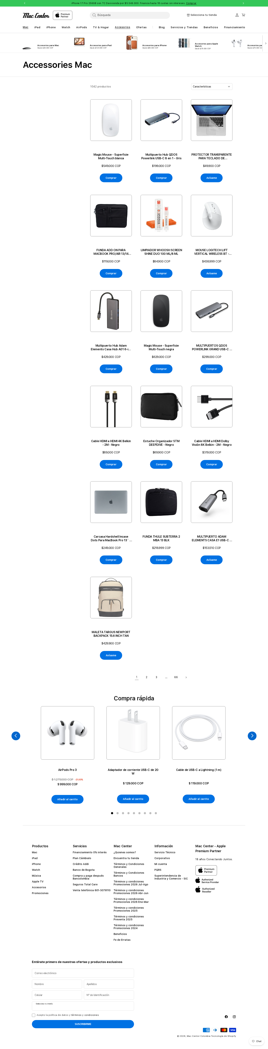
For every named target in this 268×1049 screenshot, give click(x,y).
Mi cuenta (160, 864)
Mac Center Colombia (198, 1036)
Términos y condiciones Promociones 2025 (129, 909)
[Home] (36, 15)
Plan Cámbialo (82, 858)
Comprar (191, 3)
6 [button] (139, 813)
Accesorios (39, 887)
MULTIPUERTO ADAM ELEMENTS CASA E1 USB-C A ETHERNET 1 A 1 (211, 538)
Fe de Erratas (122, 939)
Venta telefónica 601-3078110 (91, 890)
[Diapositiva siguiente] (265, 43)
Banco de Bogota (84, 869)
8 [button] (150, 813)
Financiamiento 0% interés (90, 852)
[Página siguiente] (186, 677)
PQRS (157, 869)
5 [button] (134, 813)
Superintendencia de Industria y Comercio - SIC (171, 877)
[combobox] (130, 15)
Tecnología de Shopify (223, 1036)
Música (36, 875)
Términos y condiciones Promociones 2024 (129, 927)
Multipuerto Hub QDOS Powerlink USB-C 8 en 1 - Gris (161, 156)
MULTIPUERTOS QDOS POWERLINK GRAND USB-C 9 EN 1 (212, 347)
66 (176, 677)
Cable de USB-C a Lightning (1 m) (199, 770)
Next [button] (243, 3)
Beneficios (120, 934)
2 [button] (117, 813)
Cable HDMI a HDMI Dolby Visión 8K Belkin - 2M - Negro (212, 442)
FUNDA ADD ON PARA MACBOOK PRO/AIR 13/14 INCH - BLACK (111, 252)
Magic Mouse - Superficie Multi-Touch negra (161, 347)
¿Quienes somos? (125, 852)
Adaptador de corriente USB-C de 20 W (133, 771)
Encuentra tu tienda (126, 858)
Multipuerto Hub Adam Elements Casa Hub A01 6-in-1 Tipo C (111, 347)
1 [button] (112, 813)
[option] (67, 755)
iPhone (36, 864)
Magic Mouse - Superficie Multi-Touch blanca (111, 156)
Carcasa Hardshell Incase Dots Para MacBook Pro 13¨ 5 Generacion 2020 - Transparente (111, 538)
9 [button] (156, 813)
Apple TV (38, 881)
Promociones (40, 893)
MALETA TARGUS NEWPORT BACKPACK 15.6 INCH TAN (111, 633)
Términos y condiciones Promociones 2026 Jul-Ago (131, 883)
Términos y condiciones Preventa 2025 (129, 918)
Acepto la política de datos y (68, 1015)
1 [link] (136, 677)
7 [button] (145, 813)
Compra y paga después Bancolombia (88, 877)
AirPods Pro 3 (67, 770)
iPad (35, 858)
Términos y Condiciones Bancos (129, 874)
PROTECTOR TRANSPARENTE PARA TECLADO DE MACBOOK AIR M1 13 (211, 156)
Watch (36, 869)
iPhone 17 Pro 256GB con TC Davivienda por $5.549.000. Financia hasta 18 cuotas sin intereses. (134, 3)
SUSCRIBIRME (83, 1024)
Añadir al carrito (67, 799)
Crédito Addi (81, 864)
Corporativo (162, 858)
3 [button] (123, 813)
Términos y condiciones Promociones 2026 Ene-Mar (131, 900)
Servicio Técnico (164, 852)
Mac (34, 852)
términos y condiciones (85, 1015)
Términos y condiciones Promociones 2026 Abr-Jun (131, 892)
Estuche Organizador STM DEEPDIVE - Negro (161, 442)
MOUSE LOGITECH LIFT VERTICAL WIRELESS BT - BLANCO (211, 252)
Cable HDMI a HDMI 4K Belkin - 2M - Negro (111, 442)
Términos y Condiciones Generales (129, 865)
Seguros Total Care (85, 884)
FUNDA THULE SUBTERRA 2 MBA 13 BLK (161, 538)
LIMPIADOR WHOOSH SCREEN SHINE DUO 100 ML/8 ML (161, 252)
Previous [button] (24, 3)
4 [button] (128, 813)
